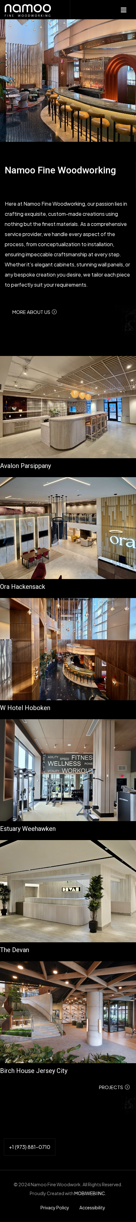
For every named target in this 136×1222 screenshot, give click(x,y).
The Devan (14, 950)
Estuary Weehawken (28, 828)
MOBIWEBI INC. (90, 1193)
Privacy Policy (55, 1207)
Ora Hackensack (22, 586)
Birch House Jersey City (33, 1071)
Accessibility (92, 1207)
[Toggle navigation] (124, 10)
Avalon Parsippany (25, 466)
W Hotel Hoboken (25, 708)
